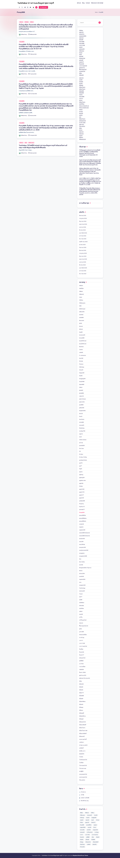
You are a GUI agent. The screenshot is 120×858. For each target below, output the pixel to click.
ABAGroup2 (31, 142)
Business (81, 346)
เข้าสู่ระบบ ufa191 (83, 745)
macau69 (81, 425)
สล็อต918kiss (82, 701)
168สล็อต (81, 288)
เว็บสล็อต (81, 762)
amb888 (81, 317)
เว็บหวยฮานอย (82, 768)
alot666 (81, 314)
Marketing (81, 428)
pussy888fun (82, 515)
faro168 (81, 358)
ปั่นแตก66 (81, 64)
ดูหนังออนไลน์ (82, 120)
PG (80, 451)
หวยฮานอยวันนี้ (82, 739)
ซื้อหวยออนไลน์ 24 (83, 626)
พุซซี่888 (81, 660)
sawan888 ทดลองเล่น (84, 532)
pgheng (81, 474)
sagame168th (82, 36)
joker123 (81, 32)
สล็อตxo (81, 137)
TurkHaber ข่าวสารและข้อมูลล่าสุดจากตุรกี (36, 3)
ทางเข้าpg (81, 637)
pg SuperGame (83, 460)
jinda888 (81, 393)
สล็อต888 (81, 91)
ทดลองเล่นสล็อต (83, 634)
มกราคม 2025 (82, 270)
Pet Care (81, 448)
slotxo (80, 100)
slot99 (80, 83)
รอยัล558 (81, 669)
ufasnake (81, 605)
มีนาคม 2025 (82, 265)
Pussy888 (22, 41)
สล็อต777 (81, 692)
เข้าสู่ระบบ (83, 792)
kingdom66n (82, 410)
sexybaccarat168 (83, 550)
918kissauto (82, 303)
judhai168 (81, 407)
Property (81, 503)
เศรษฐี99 (81, 771)
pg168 (80, 79)
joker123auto (82, 399)
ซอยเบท (81, 623)
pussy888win (82, 521)
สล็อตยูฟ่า (81, 719)
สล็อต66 (81, 85)
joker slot (81, 124)
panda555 (82, 445)
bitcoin (81, 326)
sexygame (81, 553)
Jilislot (80, 387)
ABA (26, 142)
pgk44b (81, 483)
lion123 (81, 413)
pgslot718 (81, 492)
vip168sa (81, 608)
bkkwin (81, 329)
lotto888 (81, 422)
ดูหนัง (80, 54)
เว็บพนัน (81, 756)
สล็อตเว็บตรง (82, 87)
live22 (80, 52)
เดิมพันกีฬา (81, 754)
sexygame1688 (83, 556)
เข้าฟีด (82, 795)
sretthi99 (81, 576)
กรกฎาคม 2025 (83, 253)
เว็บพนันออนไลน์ (83, 759)
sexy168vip (82, 544)
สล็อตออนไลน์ (82, 139)
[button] (43, 7)
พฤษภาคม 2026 (83, 224)
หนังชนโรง (81, 34)
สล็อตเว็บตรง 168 (83, 730)
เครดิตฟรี (81, 748)
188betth (81, 294)
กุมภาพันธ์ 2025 (83, 268)
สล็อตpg (81, 707)
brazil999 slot (82, 340)
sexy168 (81, 541)
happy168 (81, 373)
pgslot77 (81, 62)
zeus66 (81, 614)
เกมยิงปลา (81, 742)
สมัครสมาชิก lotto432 (84, 678)
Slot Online (82, 562)
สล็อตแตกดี (81, 736)
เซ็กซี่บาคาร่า (82, 751)
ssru (80, 582)
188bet (81, 291)
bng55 (81, 332)
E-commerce (82, 355)
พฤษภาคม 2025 (83, 259)
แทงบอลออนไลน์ (83, 774)
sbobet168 (82, 538)
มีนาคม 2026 (82, 230)
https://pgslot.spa (84, 107)
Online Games (82, 439)
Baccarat (81, 320)
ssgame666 (82, 579)
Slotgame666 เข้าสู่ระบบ (85, 567)
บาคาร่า (81, 98)
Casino (81, 349)
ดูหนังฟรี (81, 39)
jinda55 (81, 81)
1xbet (80, 297)
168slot (81, 285)
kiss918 (81, 113)
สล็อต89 (81, 698)
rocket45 (81, 524)
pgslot (80, 47)
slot (80, 117)
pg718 (80, 463)
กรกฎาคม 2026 (83, 218)
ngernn (81, 434)
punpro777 (82, 67)
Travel (80, 594)
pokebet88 (82, 501)
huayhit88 (81, 381)
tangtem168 (82, 585)
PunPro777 (82, 506)
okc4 (80, 437)
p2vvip (81, 442)
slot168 (81, 564)
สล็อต (80, 73)
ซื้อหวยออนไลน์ (82, 69)
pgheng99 (81, 49)
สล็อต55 (81, 687)
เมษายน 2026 (82, 227)
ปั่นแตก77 (81, 655)
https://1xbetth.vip (84, 106)
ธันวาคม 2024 (82, 273)
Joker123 (81, 396)
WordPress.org (84, 800)
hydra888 (81, 384)
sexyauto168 (82, 547)
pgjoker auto (82, 480)
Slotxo (80, 570)
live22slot (81, 419)
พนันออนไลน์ (82, 658)
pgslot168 (81, 489)
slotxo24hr (82, 573)
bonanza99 (82, 335)
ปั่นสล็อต (81, 649)
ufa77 (80, 596)
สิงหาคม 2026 (82, 215)
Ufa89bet (81, 602)
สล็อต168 (81, 75)
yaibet (80, 611)
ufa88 (80, 599)
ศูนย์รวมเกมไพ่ (82, 675)
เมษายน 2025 (82, 262)
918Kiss (21, 142)
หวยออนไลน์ (82, 71)
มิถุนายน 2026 (82, 221)
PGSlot (81, 486)
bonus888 (81, 338)
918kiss (81, 30)
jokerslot (81, 133)
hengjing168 (82, 378)
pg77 (80, 466)
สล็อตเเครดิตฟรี (82, 733)
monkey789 (82, 431)
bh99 (80, 323)
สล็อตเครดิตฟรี (82, 724)
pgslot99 (81, 498)
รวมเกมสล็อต (82, 666)
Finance (81, 364)
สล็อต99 (81, 704)
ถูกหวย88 (81, 631)
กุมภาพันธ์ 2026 (83, 233)
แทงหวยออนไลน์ (83, 777)
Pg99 (80, 468)
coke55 (81, 352)
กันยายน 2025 (82, 247)
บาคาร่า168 (82, 45)
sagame (81, 527)
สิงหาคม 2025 (82, 250)
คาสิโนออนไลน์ (82, 620)
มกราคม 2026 (82, 236)
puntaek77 (82, 509)
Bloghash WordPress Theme (80, 855)
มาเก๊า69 (81, 663)
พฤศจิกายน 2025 (83, 241)
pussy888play (82, 518)
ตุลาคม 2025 (82, 244)
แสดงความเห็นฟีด (85, 797)
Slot (80, 559)
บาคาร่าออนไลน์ (83, 65)
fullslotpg (81, 51)
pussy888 (81, 41)
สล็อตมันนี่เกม (82, 716)
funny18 (81, 370)
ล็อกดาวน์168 (82, 672)
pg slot (81, 111)
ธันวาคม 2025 (82, 238)
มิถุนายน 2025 (82, 256)
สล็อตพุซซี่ (81, 713)
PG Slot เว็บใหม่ (83, 457)
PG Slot (81, 454)
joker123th (82, 402)
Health (80, 375)
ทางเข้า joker (82, 122)
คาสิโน (80, 617)
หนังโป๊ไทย (81, 104)
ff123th (81, 361)
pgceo (80, 471)
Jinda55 (81, 820)
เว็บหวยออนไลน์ (83, 765)
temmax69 (82, 591)
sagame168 (82, 530)
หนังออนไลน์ (82, 58)
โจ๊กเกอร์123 (82, 126)
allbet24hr (82, 311)
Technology (82, 588)
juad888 (81, 404)
